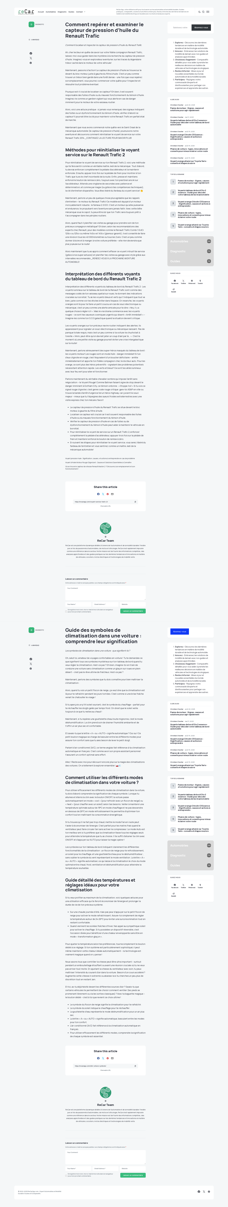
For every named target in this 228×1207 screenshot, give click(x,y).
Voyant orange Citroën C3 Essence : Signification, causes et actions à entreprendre (186, 136)
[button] (199, 11)
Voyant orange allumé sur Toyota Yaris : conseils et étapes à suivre (188, 162)
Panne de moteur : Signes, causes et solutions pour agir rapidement (187, 109)
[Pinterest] (209, 1191)
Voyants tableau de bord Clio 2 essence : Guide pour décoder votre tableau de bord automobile (189, 122)
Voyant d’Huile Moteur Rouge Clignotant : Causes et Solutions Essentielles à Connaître (98, 462)
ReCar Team (105, 540)
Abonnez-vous (201, 27)
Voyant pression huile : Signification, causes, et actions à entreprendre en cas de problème (100, 458)
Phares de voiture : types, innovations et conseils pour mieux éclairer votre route (189, 150)
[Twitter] (204, 1191)
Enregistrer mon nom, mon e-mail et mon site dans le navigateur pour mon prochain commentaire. (90, 611)
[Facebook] (199, 1191)
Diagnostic (39, 24)
